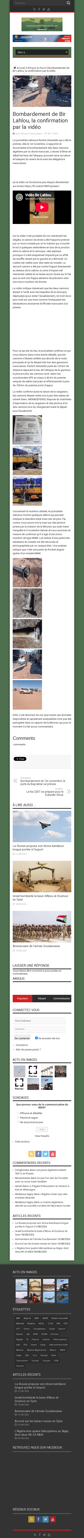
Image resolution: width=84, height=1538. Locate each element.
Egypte (19, 1339)
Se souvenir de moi (49, 1038)
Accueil (21, 67)
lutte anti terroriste (58, 1345)
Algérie (39, 134)
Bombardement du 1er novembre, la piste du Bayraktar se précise (43, 781)
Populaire (22, 998)
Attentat (20, 1323)
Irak (18, 1345)
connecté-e (37, 970)
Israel (34, 1345)
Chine (27, 1329)
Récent (42, 998)
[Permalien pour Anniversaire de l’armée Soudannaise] (42, 941)
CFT (18, 1329)
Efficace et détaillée (31, 1113)
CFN (65, 1323)
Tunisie (35, 1360)
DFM (35, 1334)
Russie (44, 1355)
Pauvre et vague (29, 1117)
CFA (58, 1323)
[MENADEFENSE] (42, 28)
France (35, 1339)
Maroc (53, 1350)
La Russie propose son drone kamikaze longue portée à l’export (38, 847)
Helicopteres (60, 1339)
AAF (18, 1318)
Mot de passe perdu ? (28, 1049)
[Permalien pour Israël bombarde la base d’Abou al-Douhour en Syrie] (42, 891)
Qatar (18, 1355)
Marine (19, 1350)
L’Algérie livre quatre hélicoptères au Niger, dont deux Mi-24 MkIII (42, 1432)
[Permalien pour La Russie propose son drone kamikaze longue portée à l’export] (42, 841)
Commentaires (61, 998)
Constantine (39, 1329)
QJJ (35, 1355)
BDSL (41, 1323)
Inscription (22, 1045)
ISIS (25, 1345)
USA (56, 1360)
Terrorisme (22, 1360)
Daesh (19, 1334)
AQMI (45, 1318)
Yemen (20, 1366)
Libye (43, 1345)
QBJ (27, 1355)
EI (27, 1339)
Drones (54, 1334)
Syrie (53, 1355)
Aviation (31, 1323)
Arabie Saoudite (60, 1318)
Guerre (46, 1339)
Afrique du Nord (37, 67)
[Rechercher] (68, 3)
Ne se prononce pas (31, 1122)
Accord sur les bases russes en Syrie (36, 1243)
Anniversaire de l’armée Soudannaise (36, 946)
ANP (37, 1318)
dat (27, 1334)
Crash (52, 1329)
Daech (61, 1329)
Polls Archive (22, 1141)
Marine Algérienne (36, 1350)
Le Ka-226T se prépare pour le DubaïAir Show (45, 792)
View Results (42, 1135)
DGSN (44, 1334)
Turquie (46, 1360)
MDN (62, 1350)
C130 (50, 1323)
